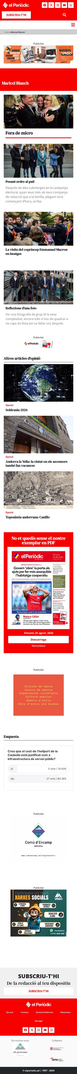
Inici (7, 32)
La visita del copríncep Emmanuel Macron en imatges (36, 251)
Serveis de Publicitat (44, 1012)
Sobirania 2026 (16, 410)
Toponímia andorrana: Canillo (28, 517)
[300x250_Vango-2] (38, 935)
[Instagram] (58, 5)
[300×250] (38, 717)
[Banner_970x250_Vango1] (38, 62)
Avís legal (38, 1021)
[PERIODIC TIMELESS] (38, 861)
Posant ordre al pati (20, 181)
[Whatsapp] (71, 5)
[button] (64, 15)
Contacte (24, 1012)
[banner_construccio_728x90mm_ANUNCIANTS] (38, 347)
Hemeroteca (65, 1012)
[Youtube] (64, 5)
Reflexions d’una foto (21, 308)
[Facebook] (44, 5)
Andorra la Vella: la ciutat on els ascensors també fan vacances (36, 463)
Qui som (9, 1012)
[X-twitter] (51, 5)
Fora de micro (19, 133)
